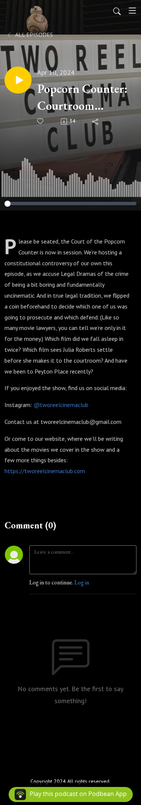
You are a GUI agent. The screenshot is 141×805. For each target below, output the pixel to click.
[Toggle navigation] (132, 10)
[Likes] (40, 121)
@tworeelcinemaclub (60, 405)
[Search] (117, 10)
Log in (81, 582)
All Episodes (33, 34)
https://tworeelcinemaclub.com (45, 471)
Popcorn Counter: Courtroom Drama (82, 97)
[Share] (95, 121)
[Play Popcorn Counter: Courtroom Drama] (18, 80)
